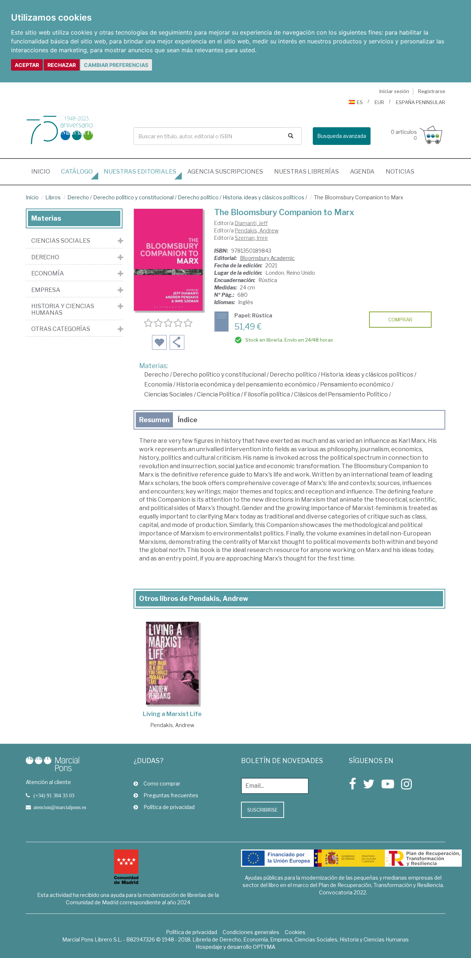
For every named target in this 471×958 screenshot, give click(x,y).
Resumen (154, 420)
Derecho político (198, 197)
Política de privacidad (169, 807)
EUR (379, 102)
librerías (306, 171)
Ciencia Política (218, 394)
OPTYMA (264, 947)
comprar (400, 320)
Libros (53, 197)
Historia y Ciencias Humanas (62, 309)
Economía (158, 384)
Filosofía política (267, 394)
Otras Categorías (60, 329)
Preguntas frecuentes (171, 795)
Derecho (78, 197)
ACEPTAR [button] (27, 65)
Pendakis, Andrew (257, 230)
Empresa (45, 290)
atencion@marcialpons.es (59, 807)
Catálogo (77, 171)
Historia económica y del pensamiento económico (246, 384)
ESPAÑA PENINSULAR (420, 102)
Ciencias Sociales (168, 394)
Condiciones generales (251, 932)
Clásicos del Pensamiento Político (341, 394)
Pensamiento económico (355, 384)
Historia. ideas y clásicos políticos (263, 197)
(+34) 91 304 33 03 (53, 795)
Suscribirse (262, 810)
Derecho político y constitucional (133, 197)
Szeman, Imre (251, 238)
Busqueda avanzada (341, 136)
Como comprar (162, 783)
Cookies (295, 932)
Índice (187, 420)
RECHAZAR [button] (61, 65)
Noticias (400, 171)
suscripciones (225, 171)
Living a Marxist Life (172, 714)
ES (360, 102)
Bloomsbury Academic (267, 258)
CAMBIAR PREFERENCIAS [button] (116, 65)
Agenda (362, 171)
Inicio (43, 171)
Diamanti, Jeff (251, 223)
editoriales (140, 171)
